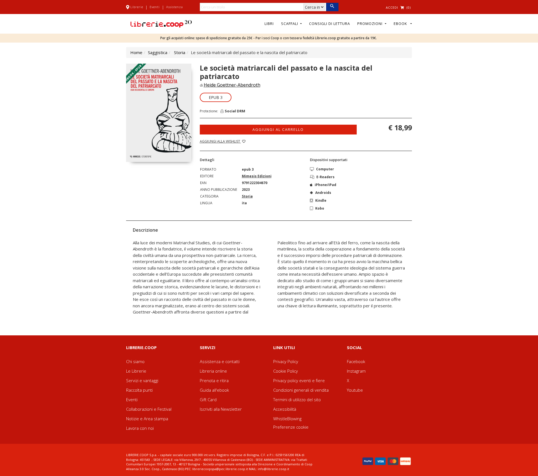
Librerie (136, 7)
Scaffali (290, 23)
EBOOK (401, 23)
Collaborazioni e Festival (148, 409)
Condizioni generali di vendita (301, 390)
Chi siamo (135, 361)
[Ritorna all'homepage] (161, 23)
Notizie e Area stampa (147, 418)
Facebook (356, 361)
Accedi (392, 7)
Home (136, 52)
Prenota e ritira (214, 380)
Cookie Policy (285, 371)
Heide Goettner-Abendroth (232, 85)
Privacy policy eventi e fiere (299, 380)
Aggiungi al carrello (278, 129)
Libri (269, 23)
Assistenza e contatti (220, 361)
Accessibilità (284, 409)
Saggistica (157, 52)
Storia (179, 52)
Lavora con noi (140, 428)
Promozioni (370, 23)
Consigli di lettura (329, 23)
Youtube (355, 390)
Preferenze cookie (291, 427)
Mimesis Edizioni (257, 176)
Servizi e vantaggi (142, 380)
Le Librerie (136, 371)
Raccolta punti (139, 390)
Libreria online (213, 371)
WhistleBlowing (287, 418)
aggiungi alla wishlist (220, 141)
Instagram (356, 371)
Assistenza (174, 7)
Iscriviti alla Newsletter (221, 409)
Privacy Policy (285, 361)
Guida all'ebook (214, 390)
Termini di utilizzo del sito (297, 399)
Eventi (155, 7)
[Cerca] (332, 7)
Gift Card (208, 399)
